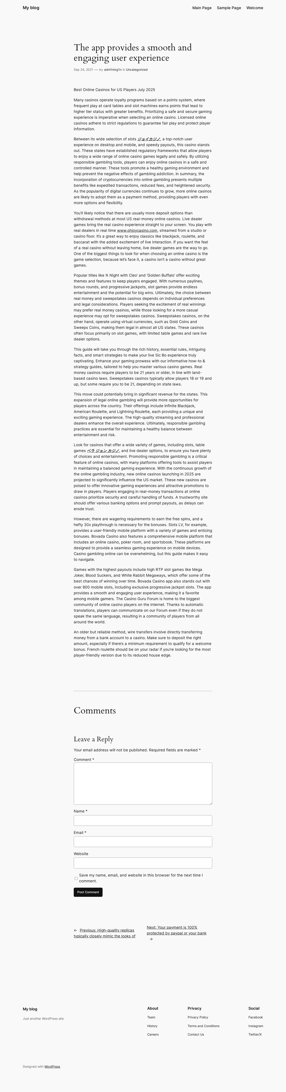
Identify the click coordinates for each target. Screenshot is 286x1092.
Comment (84, 759)
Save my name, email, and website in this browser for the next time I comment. (141, 878)
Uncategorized (137, 69)
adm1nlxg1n (113, 69)
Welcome (254, 8)
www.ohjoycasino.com (137, 230)
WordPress (52, 1066)
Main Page (202, 8)
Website (81, 854)
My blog (31, 7)
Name (81, 811)
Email (80, 832)
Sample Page (229, 8)
